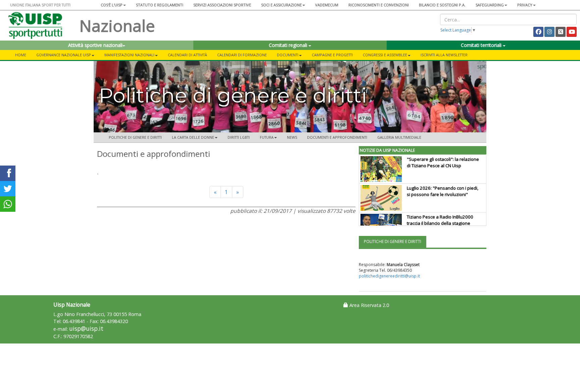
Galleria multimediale (399, 137)
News (292, 137)
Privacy (524, 4)
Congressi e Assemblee (385, 54)
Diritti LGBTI (239, 137)
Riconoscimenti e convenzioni (378, 4)
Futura (267, 137)
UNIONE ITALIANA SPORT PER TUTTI (40, 4)
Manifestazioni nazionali (129, 54)
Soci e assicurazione (281, 4)
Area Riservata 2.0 (368, 305)
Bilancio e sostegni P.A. (442, 4)
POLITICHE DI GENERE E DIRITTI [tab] (392, 241)
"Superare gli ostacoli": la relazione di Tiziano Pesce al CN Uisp (443, 162)
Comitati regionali (288, 45)
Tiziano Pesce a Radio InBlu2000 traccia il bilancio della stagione (440, 220)
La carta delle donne (193, 137)
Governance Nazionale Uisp (63, 54)
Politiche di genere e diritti (135, 137)
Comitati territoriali (482, 45)
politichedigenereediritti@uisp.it (389, 276)
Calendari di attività (187, 54)
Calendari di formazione (242, 54)
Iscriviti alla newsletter (444, 54)
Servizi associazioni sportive (222, 4)
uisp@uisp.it (86, 328)
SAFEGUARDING (490, 4)
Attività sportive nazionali (95, 45)
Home (20, 54)
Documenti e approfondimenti (337, 137)
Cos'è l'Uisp (112, 4)
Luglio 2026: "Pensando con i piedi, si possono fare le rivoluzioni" (442, 191)
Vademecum (326, 4)
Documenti (287, 54)
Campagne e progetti (332, 54)
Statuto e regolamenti (159, 4)
